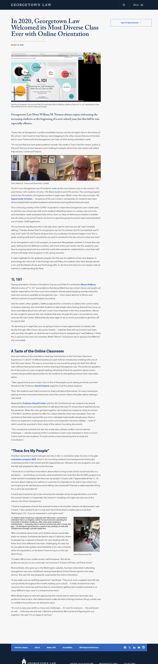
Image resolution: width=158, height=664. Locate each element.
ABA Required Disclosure (89, 647)
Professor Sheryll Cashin (34, 403)
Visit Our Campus (21, 647)
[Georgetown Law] (31, 5)
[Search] (124, 5)
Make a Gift (51, 647)
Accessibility (67, 647)
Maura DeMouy (88, 284)
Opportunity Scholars (21, 198)
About (37, 647)
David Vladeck (42, 385)
